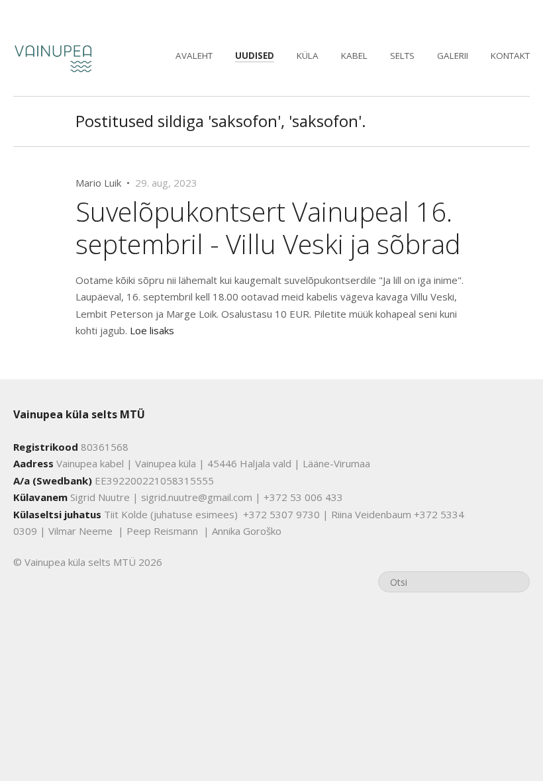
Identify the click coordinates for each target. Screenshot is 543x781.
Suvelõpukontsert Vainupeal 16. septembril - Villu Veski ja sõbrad (268, 227)
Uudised (254, 56)
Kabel (354, 56)
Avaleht (194, 56)
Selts (402, 56)
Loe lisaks (152, 330)
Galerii (452, 56)
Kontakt (510, 56)
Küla (308, 56)
